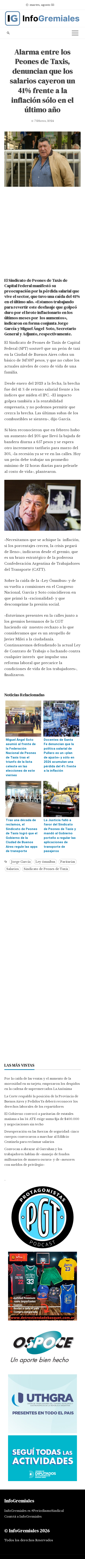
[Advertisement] (42, 233)
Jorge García (21, 862)
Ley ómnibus (45, 862)
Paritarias (67, 862)
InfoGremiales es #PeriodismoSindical (34, 1511)
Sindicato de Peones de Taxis (46, 869)
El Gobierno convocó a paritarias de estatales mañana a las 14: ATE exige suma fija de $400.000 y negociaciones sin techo (41, 1119)
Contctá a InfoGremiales (23, 1516)
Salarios (12, 869)
